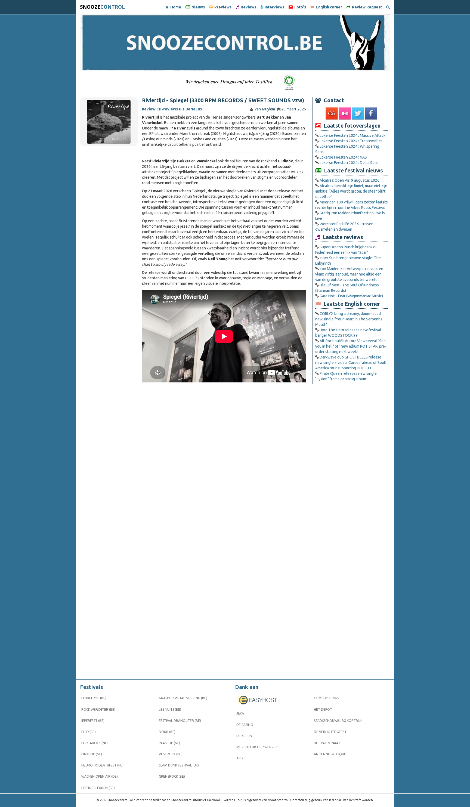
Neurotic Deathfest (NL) (102, 765)
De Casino (244, 724)
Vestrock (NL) (171, 754)
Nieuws (197, 7)
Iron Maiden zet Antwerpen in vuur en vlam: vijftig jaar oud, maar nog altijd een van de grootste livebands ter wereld (349, 274)
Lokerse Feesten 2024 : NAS (343, 157)
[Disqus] (224, 459)
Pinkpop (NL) (91, 754)
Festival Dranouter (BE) (180, 720)
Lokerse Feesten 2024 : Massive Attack (352, 135)
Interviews (273, 7)
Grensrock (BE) (172, 776)
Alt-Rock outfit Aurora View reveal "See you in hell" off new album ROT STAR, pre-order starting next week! (350, 346)
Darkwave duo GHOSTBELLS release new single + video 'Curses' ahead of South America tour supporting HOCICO (351, 362)
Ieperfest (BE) (92, 720)
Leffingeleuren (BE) (98, 788)
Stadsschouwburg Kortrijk (338, 720)
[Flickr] (345, 114)
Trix (240, 758)
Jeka (240, 713)
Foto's (299, 7)
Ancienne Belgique (330, 754)
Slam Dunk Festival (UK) (179, 765)
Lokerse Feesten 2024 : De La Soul (349, 162)
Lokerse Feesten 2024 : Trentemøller (351, 141)
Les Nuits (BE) (170, 709)
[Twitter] (358, 114)
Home (175, 7)
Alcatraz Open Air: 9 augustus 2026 (349, 180)
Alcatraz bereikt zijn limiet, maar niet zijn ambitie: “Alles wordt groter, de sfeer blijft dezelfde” (351, 191)
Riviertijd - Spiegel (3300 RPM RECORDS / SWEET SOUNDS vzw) (223, 100)
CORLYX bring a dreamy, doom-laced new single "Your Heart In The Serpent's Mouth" (348, 319)
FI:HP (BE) (88, 732)
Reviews (247, 7)
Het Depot (323, 709)
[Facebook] (371, 114)
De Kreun (244, 736)
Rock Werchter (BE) (98, 709)
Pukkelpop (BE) (93, 698)
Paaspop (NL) (169, 743)
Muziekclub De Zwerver (257, 747)
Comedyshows (326, 698)
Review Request (366, 7)
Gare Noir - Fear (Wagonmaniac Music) (351, 296)
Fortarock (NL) (94, 743)
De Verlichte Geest (330, 732)
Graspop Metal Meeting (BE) (183, 698)
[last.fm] (332, 114)
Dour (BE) (167, 732)
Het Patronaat (327, 743)
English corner (328, 7)
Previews (222, 7)
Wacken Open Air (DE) (99, 776)
